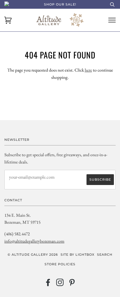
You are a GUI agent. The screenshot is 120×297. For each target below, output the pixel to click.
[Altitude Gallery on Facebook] (48, 284)
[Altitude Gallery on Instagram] (60, 284)
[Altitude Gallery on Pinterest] (72, 284)
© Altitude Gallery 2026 (33, 254)
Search (104, 254)
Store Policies (60, 264)
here (88, 70)
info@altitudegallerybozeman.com (34, 241)
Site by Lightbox (77, 254)
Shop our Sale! (60, 4)
